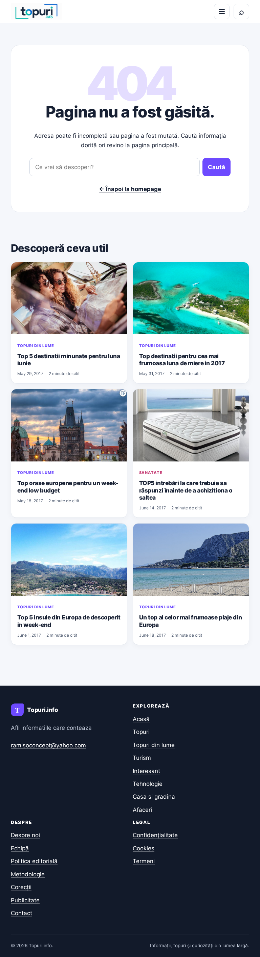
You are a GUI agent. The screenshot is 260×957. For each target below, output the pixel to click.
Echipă (20, 848)
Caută (216, 167)
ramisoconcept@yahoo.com (48, 745)
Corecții (21, 887)
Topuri (141, 731)
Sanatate (150, 472)
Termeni (144, 861)
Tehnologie (147, 783)
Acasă (141, 719)
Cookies (143, 848)
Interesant (146, 771)
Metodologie (28, 874)
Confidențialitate (155, 835)
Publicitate (25, 900)
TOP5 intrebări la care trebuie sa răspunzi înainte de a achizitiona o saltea (186, 490)
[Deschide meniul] (222, 11)
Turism (142, 757)
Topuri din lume (35, 345)
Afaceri (142, 809)
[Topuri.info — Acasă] (36, 11)
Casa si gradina (154, 796)
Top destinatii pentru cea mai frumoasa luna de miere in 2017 (182, 359)
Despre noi (25, 835)
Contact (21, 913)
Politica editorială (34, 861)
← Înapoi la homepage (130, 189)
